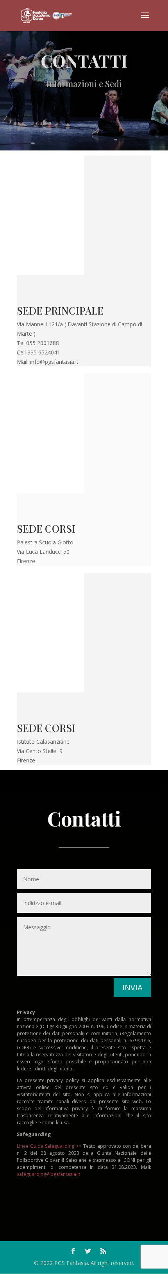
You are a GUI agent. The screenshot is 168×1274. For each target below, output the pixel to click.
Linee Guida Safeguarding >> (49, 1146)
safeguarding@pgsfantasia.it (48, 1174)
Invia (132, 987)
